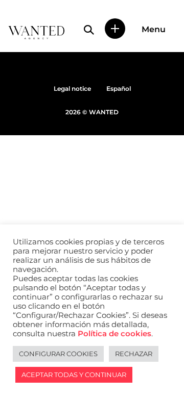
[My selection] (115, 28)
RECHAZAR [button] (133, 354)
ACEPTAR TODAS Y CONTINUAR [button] (73, 374)
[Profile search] (89, 29)
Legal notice (72, 88)
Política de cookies (114, 333)
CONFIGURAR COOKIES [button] (58, 354)
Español (118, 88)
